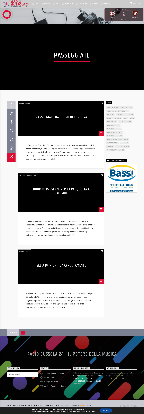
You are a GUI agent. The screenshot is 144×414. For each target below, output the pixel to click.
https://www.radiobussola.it (54, 373)
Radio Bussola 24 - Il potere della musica (72, 354)
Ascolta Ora (137, 3)
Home (37, 3)
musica (118, 118)
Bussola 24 (127, 108)
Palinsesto (69, 3)
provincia (111, 122)
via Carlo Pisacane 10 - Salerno (55, 386)
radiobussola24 (114, 129)
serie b (110, 146)
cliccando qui (90, 412)
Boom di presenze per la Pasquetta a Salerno (61, 191)
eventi (110, 118)
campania (111, 111)
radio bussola (124, 122)
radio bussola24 (114, 139)
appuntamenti (113, 108)
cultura (129, 115)
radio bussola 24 (114, 132)
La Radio (47, 3)
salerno (124, 143)
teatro (118, 146)
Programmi (83, 3)
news (132, 118)
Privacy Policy (65, 405)
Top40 (126, 146)
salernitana (112, 143)
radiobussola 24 (114, 136)
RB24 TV (95, 3)
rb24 (126, 139)
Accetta (106, 410)
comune (120, 115)
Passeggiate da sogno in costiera (61, 117)
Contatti (107, 3)
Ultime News (32, 175)
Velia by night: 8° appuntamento (62, 265)
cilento (110, 115)
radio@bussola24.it (51, 382)
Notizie (22, 175)
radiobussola (113, 125)
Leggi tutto (77, 384)
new (125, 118)
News (58, 3)
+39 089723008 (49, 378)
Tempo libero (24, 103)
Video (121, 150)
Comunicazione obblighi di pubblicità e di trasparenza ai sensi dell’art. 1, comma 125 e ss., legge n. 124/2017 (121, 375)
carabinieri (123, 111)
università (112, 150)
